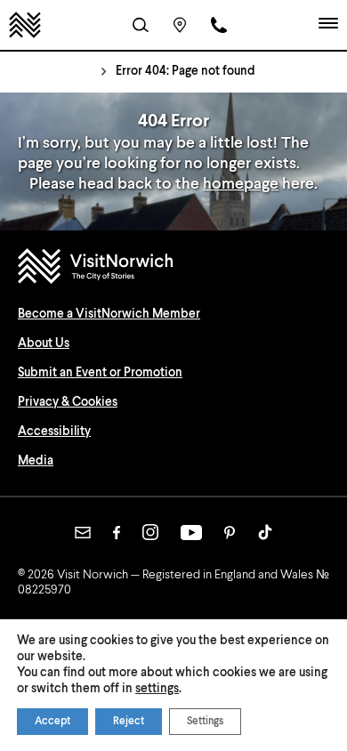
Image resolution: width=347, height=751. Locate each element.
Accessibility (54, 431)
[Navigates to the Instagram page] (150, 532)
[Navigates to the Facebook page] (116, 532)
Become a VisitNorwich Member (109, 314)
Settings (205, 721)
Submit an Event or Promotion (100, 373)
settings (157, 688)
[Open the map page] (179, 25)
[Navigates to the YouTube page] (191, 532)
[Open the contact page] (218, 25)
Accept (52, 721)
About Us (43, 343)
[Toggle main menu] (328, 25)
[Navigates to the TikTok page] (265, 532)
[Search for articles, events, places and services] (140, 25)
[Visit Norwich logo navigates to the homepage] (173, 268)
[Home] (25, 25)
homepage (240, 184)
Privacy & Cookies (67, 402)
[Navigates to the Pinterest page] (229, 532)
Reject (128, 721)
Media (35, 461)
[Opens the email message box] (83, 532)
